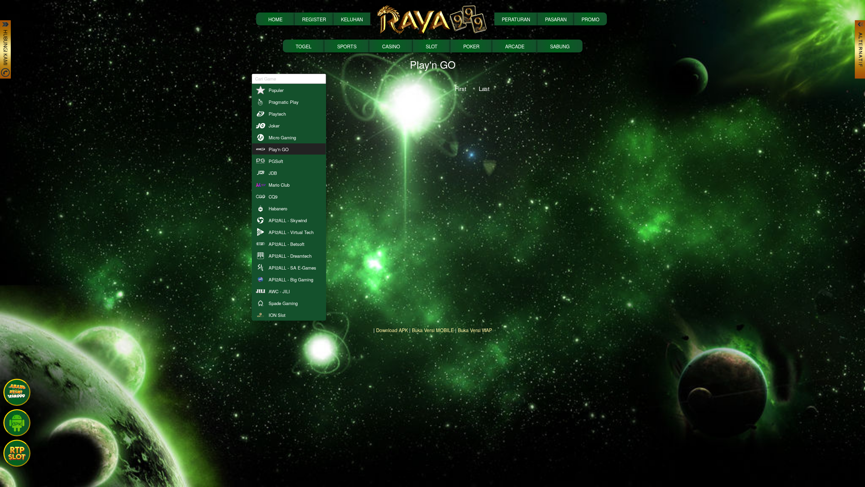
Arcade (514, 46)
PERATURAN (516, 19)
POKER (471, 46)
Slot (432, 46)
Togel (304, 46)
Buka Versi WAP (475, 330)
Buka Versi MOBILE (433, 330)
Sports (346, 46)
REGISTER (314, 19)
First (460, 88)
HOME (275, 19)
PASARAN (556, 19)
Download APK (392, 330)
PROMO (590, 19)
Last (484, 88)
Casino (391, 46)
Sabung (560, 46)
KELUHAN (352, 19)
